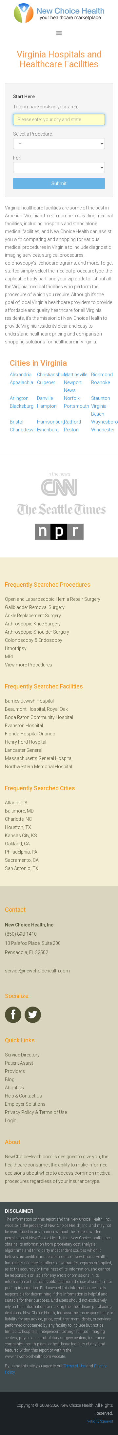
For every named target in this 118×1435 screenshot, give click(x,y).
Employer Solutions (25, 1104)
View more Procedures (28, 664)
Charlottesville (24, 429)
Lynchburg (48, 429)
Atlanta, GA (16, 802)
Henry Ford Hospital (25, 742)
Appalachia (21, 382)
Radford (72, 421)
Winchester (102, 429)
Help (9, 1095)
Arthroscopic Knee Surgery (33, 623)
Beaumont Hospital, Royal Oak (36, 709)
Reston (71, 429)
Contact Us (30, 1095)
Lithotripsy (16, 648)
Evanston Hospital (24, 725)
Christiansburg (52, 374)
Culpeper (46, 382)
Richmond (102, 374)
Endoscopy (50, 640)
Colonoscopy (19, 640)
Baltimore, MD (19, 811)
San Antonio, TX (21, 868)
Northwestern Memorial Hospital (38, 766)
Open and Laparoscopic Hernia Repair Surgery (52, 599)
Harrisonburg (51, 421)
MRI (9, 656)
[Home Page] (59, 12)
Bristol (16, 421)
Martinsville (75, 374)
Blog (9, 1079)
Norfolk (72, 398)
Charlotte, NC (18, 819)
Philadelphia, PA (21, 852)
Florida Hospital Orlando (30, 733)
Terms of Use (53, 1112)
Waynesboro (104, 421)
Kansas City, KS (21, 835)
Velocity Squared (100, 1421)
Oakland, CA (17, 843)
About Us (14, 1087)
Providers (15, 1071)
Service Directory (22, 1054)
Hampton (47, 406)
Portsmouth (76, 406)
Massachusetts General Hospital (38, 758)
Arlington (19, 398)
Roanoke (100, 382)
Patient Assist (19, 1063)
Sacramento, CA (22, 860)
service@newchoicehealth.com (37, 970)
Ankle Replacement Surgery (33, 615)
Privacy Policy (19, 1112)
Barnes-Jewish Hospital (29, 701)
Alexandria (20, 374)
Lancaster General (23, 750)
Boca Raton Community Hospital (39, 717)
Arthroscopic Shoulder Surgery (37, 632)
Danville (45, 398)
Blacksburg (21, 406)
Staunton (100, 398)
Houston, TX (18, 827)
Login (10, 1120)
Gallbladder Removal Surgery (35, 607)
